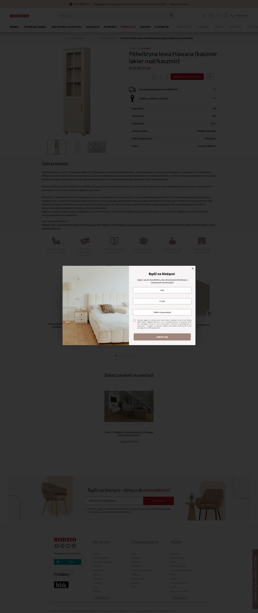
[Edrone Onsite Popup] (129, 306)
